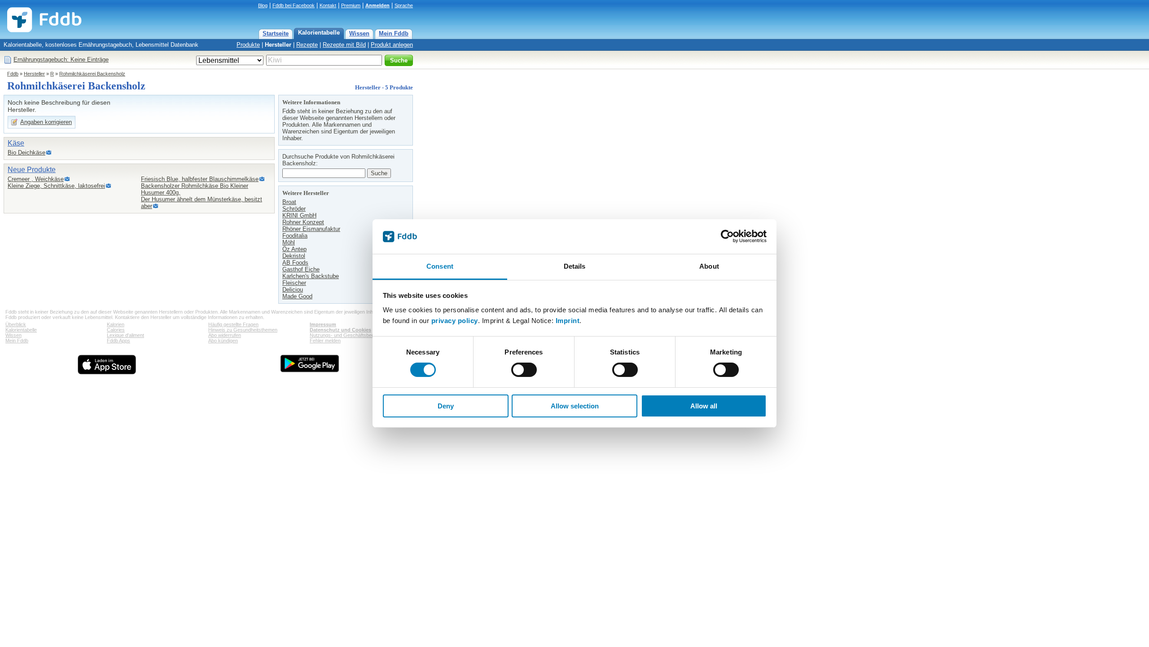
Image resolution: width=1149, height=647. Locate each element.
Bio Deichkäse (26, 152)
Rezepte (307, 44)
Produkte (248, 44)
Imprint (568, 320)
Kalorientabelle (319, 32)
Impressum (323, 324)
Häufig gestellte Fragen (233, 324)
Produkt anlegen (392, 44)
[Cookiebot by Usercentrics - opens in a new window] (727, 236)
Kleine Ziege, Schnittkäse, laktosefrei (56, 185)
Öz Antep (294, 249)
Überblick (15, 324)
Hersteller (278, 44)
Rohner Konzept (303, 222)
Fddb (12, 73)
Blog (263, 5)
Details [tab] (575, 266)
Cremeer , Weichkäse (36, 179)
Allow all (703, 406)
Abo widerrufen (224, 335)
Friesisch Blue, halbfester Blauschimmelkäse (200, 179)
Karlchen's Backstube (310, 276)
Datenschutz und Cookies (340, 329)
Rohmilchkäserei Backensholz (92, 73)
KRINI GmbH (299, 215)
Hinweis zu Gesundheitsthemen (242, 329)
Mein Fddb (393, 33)
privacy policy (454, 320)
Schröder (294, 208)
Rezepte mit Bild (344, 44)
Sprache (404, 5)
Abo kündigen (223, 340)
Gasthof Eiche (301, 269)
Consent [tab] (439, 266)
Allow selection (575, 406)
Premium (350, 5)
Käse (16, 143)
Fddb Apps (118, 340)
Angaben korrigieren (46, 122)
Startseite (276, 33)
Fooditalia (294, 235)
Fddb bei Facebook (293, 5)
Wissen (359, 33)
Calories (116, 329)
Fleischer (294, 282)
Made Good (297, 296)
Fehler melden (325, 340)
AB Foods (295, 262)
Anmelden (377, 5)
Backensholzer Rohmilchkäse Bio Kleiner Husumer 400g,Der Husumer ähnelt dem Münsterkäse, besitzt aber (201, 195)
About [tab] (709, 266)
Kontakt (328, 5)
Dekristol (293, 256)
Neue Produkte (32, 169)
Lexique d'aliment (125, 335)
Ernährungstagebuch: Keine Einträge (61, 59)
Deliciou (292, 289)
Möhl (288, 242)
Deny (446, 406)
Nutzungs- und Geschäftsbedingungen (352, 335)
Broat (289, 202)
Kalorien (115, 324)
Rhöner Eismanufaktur (311, 229)
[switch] (524, 370)
